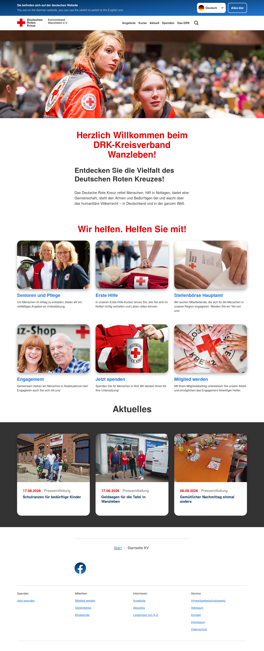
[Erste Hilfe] (132, 265)
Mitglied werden (191, 379)
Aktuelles (139, 608)
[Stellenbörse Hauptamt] (210, 265)
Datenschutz (199, 629)
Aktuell (154, 23)
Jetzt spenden (110, 379)
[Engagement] (53, 348)
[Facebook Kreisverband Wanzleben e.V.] (80, 568)
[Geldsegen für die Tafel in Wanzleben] (132, 458)
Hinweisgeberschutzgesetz (208, 600)
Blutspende (82, 615)
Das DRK (183, 23)
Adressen (197, 608)
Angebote (129, 23)
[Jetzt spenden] (132, 348)
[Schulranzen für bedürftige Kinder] (53, 458)
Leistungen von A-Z (145, 615)
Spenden (168, 23)
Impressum (198, 622)
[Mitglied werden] (210, 348)
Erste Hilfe (107, 295)
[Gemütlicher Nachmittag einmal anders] (210, 458)
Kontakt (196, 615)
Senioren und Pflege (38, 295)
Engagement (30, 379)
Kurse (142, 23)
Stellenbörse (83, 608)
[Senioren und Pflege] (53, 265)
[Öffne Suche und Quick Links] (196, 23)
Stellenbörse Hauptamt (198, 295)
